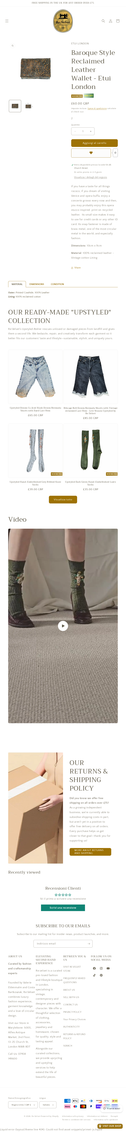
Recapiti (114, 1116)
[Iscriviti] (88, 944)
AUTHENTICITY (71, 1027)
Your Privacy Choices (74, 1019)
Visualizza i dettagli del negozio (90, 177)
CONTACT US (70, 1004)
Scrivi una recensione (63, 907)
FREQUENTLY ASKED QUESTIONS (74, 980)
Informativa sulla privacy (73, 1116)
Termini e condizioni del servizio (76, 1120)
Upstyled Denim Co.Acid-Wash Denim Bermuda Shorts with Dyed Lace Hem (35, 409)
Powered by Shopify (50, 1116)
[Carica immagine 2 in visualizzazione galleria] (29, 106)
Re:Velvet (36, 1116)
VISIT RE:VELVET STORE (72, 969)
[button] (6, 21)
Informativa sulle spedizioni (106, 1120)
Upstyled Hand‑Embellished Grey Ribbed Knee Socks (35, 483)
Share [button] (77, 267)
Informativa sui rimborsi (97, 1116)
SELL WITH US (71, 997)
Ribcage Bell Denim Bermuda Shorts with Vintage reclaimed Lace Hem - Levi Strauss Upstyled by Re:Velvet (91, 411)
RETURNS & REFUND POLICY (74, 1036)
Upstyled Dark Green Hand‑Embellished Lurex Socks (90, 483)
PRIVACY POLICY (72, 1012)
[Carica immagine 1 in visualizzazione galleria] (15, 106)
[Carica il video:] (63, 626)
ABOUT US (69, 990)
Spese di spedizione (97, 108)
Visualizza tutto (63, 499)
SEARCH (67, 1046)
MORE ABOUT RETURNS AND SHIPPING (89, 852)
